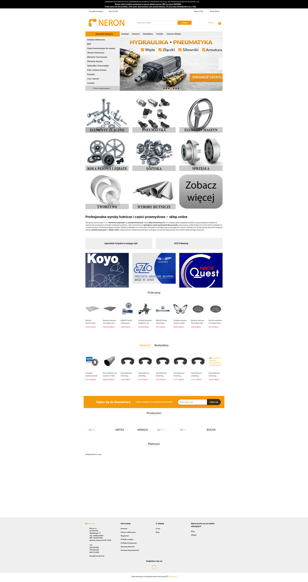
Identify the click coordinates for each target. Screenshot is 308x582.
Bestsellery (148, 34)
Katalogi (125, 34)
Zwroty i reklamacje (128, 532)
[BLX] (165, 430)
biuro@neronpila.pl (97, 556)
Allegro (194, 535)
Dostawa (124, 529)
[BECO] (142, 430)
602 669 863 (94, 547)
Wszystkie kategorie (104, 34)
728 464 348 (94, 550)
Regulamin (125, 536)
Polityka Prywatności (129, 543)
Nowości (136, 34)
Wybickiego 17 (95, 533)
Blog (157, 532)
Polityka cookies (127, 539)
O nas (158, 529)
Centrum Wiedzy (174, 34)
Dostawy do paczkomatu (130, 550)
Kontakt (159, 34)
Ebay (193, 531)
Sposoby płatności (128, 547)
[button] (126, 523)
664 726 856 (94, 552)
